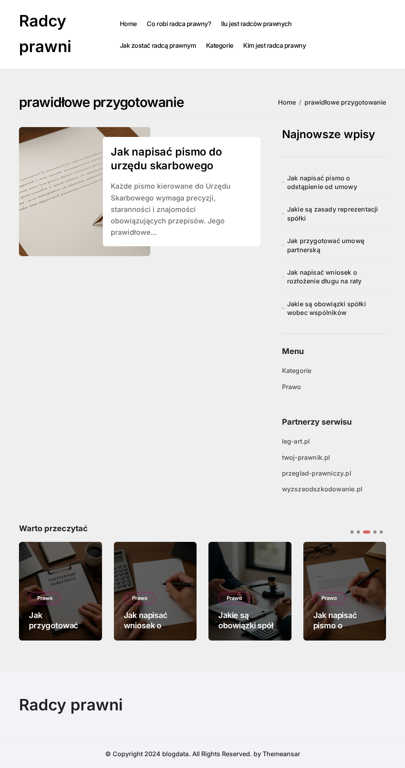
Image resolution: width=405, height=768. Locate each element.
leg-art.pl (296, 441)
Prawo (291, 387)
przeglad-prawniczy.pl (316, 473)
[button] (374, 590)
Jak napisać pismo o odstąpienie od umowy (322, 182)
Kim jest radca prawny (274, 45)
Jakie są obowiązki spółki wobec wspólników (326, 308)
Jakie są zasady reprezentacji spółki (332, 213)
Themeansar (281, 754)
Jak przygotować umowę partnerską (325, 245)
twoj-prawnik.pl (306, 457)
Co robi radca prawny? (179, 24)
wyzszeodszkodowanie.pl (322, 489)
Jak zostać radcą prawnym (158, 45)
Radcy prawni (71, 704)
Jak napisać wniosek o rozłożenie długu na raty (324, 276)
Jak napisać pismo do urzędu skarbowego (166, 158)
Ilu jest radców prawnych (256, 24)
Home (128, 24)
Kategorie (219, 45)
